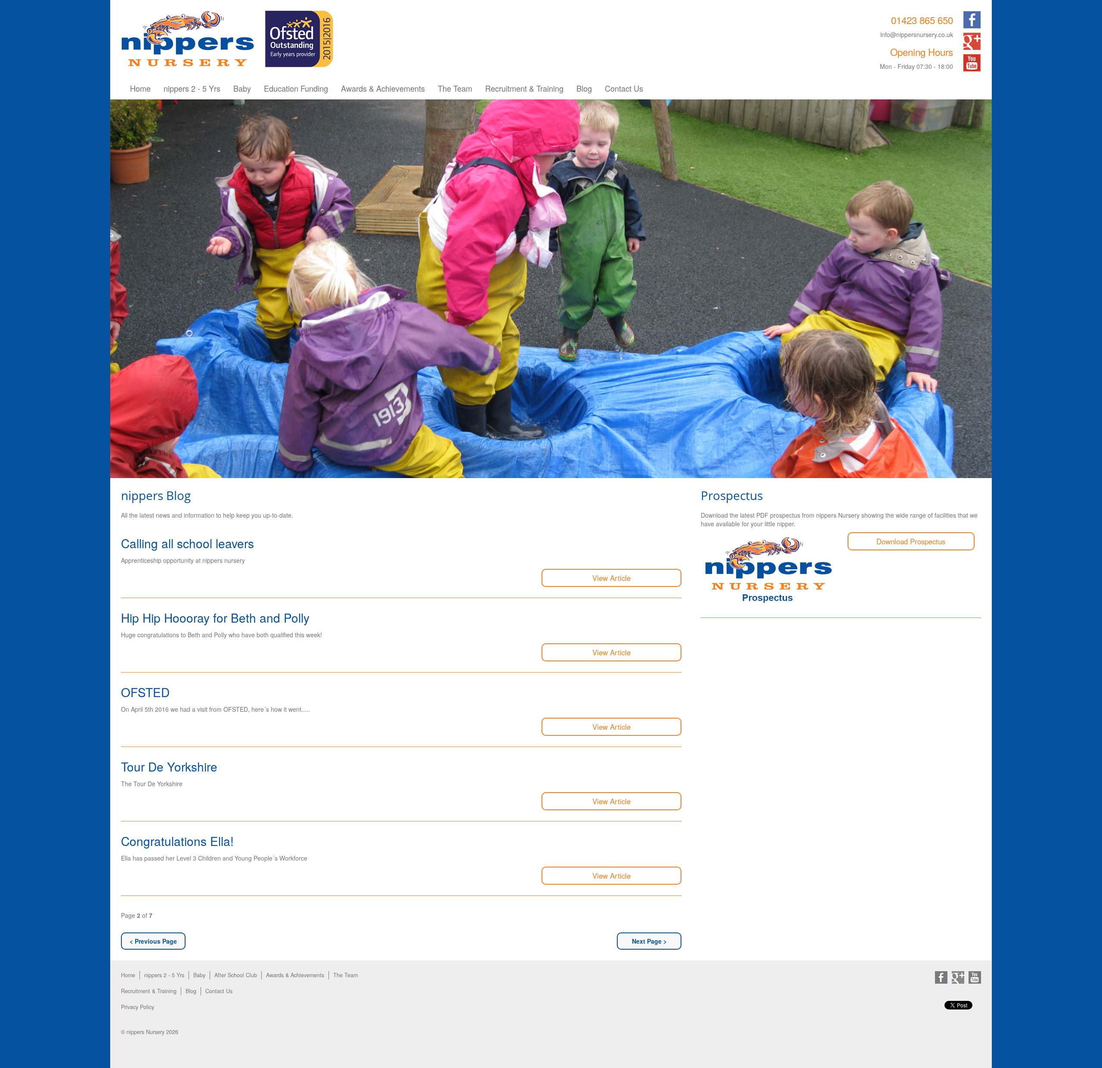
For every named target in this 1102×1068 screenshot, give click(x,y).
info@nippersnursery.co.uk (916, 34)
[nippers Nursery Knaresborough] (187, 38)
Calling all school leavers (187, 543)
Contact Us (624, 88)
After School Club (235, 975)
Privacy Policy (137, 1007)
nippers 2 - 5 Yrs (192, 88)
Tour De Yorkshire (169, 766)
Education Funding (296, 88)
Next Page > (649, 941)
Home (140, 88)
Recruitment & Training (524, 88)
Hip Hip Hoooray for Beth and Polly (215, 617)
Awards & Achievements (383, 88)
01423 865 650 (922, 20)
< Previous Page (153, 941)
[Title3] (551, 288)
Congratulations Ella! (177, 840)
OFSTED (145, 692)
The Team (455, 88)
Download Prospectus (910, 541)
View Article (611, 578)
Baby (242, 88)
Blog (584, 88)
